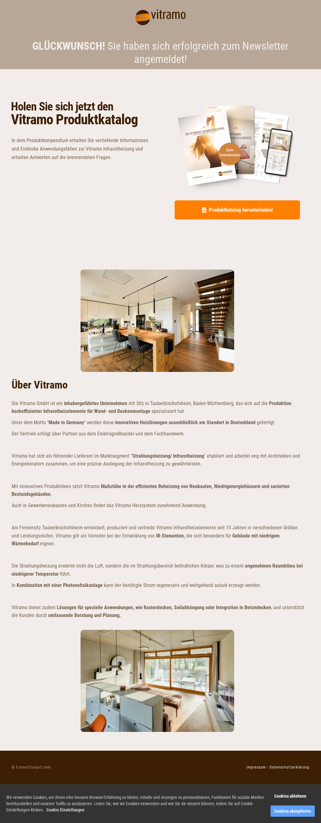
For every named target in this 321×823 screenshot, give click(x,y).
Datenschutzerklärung (289, 767)
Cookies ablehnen (290, 796)
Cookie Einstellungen (65, 809)
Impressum (256, 767)
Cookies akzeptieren (292, 811)
